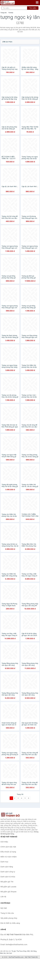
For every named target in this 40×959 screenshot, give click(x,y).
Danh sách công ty (8, 872)
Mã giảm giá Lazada (8, 887)
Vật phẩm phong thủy (9, 918)
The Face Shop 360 (23, 951)
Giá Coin (9, 953)
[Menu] (37, 2)
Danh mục (4, 862)
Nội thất (4, 908)
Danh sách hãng (7, 867)
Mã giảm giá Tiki (7, 882)
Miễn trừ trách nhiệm (9, 857)
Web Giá (3, 953)
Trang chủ (3, 12)
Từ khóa (10, 12)
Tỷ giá (13, 951)
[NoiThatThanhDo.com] (10, 3)
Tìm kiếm (32, 8)
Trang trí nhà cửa (7, 913)
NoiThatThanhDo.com (16, 957)
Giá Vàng (34, 951)
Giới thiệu (4, 842)
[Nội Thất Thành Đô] (11, 814)
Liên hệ (3, 897)
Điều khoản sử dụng (8, 852)
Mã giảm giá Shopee (8, 892)
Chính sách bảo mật (8, 847)
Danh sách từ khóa (8, 877)
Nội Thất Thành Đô (31, 957)
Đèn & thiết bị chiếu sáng (10, 923)
